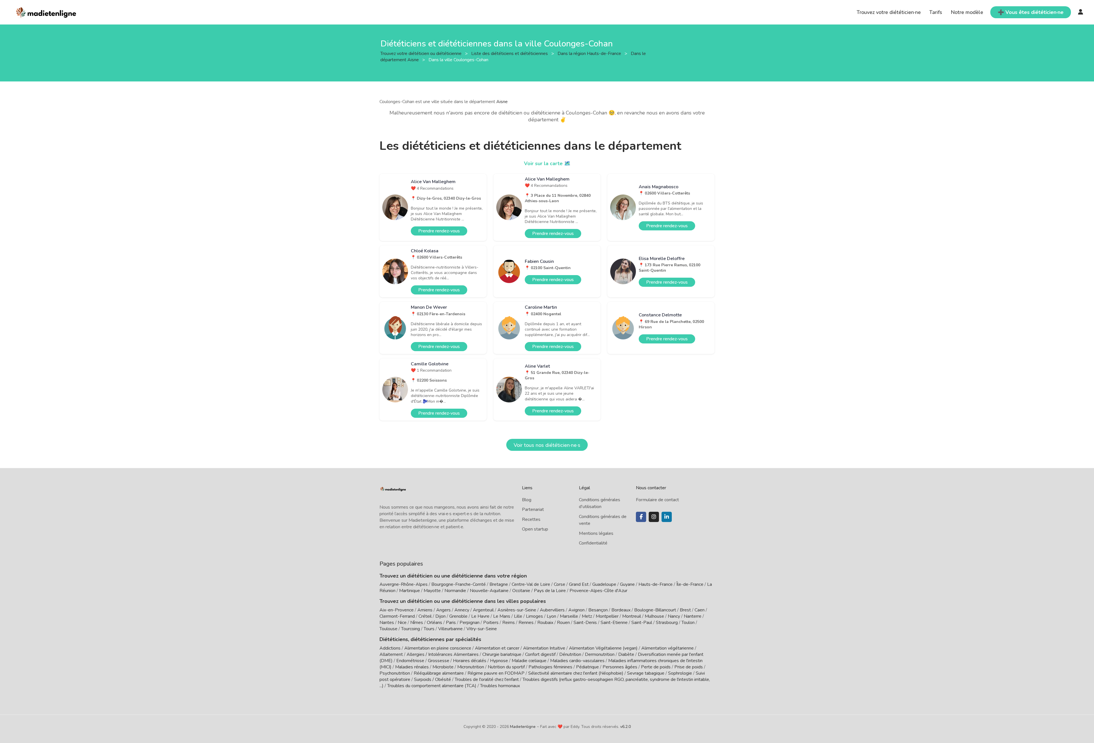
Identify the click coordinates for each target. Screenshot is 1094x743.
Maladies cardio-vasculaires (577, 661)
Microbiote (443, 667)
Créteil (425, 616)
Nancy (674, 616)
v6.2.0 (625, 726)
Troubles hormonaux (500, 686)
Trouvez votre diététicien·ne (889, 12)
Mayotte (432, 591)
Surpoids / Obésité (432, 679)
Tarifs (935, 12)
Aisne (502, 102)
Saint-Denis (585, 622)
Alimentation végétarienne (667, 648)
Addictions (390, 648)
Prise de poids (688, 667)
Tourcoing (410, 629)
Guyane (627, 584)
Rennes (526, 622)
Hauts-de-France (655, 584)
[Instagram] (654, 517)
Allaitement (391, 654)
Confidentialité (593, 543)
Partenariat (533, 509)
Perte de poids (656, 667)
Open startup (535, 529)
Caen (700, 610)
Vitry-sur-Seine (481, 629)
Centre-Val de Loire (531, 584)
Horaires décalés (469, 661)
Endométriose (410, 661)
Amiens (424, 610)
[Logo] (46, 11)
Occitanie (521, 591)
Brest (685, 610)
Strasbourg (667, 622)
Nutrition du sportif (506, 667)
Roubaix (545, 622)
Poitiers (491, 622)
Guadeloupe (604, 584)
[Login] (1080, 12)
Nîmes (416, 622)
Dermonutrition (600, 654)
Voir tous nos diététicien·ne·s (547, 445)
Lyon (551, 616)
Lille (518, 616)
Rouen (563, 622)
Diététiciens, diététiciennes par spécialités (430, 639)
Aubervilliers (552, 610)
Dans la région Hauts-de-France (590, 53)
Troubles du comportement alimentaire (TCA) (431, 686)
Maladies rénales (412, 667)
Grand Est (579, 584)
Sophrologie (680, 673)
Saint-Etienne (614, 622)
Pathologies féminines (550, 667)
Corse (559, 584)
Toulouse (388, 629)
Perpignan (469, 622)
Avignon (576, 610)
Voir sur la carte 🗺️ (547, 163)
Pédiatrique (587, 667)
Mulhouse (654, 616)
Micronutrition (470, 667)
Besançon (598, 610)
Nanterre (692, 616)
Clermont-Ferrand (397, 616)
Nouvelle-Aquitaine (489, 591)
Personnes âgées (620, 667)
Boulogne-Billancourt (655, 610)
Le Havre (480, 616)
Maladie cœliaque (529, 661)
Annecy (461, 610)
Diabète (626, 654)
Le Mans (501, 616)
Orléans (434, 622)
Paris (451, 622)
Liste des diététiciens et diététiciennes (510, 53)
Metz (587, 616)
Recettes (531, 519)
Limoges (534, 616)
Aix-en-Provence (396, 610)
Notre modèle (967, 12)
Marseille (569, 616)
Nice (402, 622)
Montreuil (631, 616)
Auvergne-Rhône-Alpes (403, 584)
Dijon (440, 616)
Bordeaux (620, 610)
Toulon (688, 622)
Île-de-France (689, 584)
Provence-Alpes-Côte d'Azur (598, 591)
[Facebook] (641, 517)
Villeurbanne (450, 629)
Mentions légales (596, 533)
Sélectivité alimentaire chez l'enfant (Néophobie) (575, 673)
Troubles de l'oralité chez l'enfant (487, 679)
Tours (429, 629)
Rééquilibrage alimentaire (439, 673)
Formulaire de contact (657, 500)
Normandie (455, 591)
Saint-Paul (641, 622)
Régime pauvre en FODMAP (496, 673)
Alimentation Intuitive (544, 648)
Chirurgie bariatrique (501, 654)
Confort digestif (540, 654)
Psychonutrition (394, 673)
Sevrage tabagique (645, 673)
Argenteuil (483, 610)
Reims (508, 622)
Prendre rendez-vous (439, 231)
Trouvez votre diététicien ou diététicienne (421, 53)
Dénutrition (570, 654)
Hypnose (499, 661)
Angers (443, 610)
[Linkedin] (667, 517)
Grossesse (438, 661)
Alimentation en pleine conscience (437, 648)
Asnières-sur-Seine (516, 610)
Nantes (386, 622)
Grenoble (458, 616)
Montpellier (607, 616)
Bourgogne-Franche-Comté (458, 584)
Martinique (409, 591)
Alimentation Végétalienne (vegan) (603, 648)
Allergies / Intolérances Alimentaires (443, 654)
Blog (526, 500)
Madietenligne (523, 726)
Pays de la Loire (550, 591)
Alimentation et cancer (497, 648)
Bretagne (498, 584)
